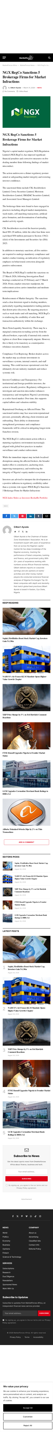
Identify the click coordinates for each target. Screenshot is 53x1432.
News (39, 88)
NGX (6, 506)
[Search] (49, 58)
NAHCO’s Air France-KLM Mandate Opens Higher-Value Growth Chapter (25, 678)
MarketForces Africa (10, 65)
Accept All (27, 1408)
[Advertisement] (26, 26)
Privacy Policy (22, 1188)
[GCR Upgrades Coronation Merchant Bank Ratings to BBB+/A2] (26, 773)
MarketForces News (27, 65)
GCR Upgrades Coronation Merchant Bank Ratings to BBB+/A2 (25, 792)
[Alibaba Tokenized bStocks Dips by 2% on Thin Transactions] (26, 812)
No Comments (10, 91)
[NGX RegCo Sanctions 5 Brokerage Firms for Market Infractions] (26, 112)
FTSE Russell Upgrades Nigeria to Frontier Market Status (24, 754)
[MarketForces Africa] (26, 57)
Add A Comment (26, 842)
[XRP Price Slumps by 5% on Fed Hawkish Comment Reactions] (26, 697)
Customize (28, 1417)
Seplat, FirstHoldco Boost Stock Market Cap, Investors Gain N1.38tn (25, 640)
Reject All (28, 1425)
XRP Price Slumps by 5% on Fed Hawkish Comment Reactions (24, 716)
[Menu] (4, 58)
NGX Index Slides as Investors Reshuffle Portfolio (25, 497)
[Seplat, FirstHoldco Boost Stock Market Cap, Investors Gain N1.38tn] (26, 621)
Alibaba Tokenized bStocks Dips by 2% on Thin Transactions (22, 830)
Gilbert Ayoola (15, 88)
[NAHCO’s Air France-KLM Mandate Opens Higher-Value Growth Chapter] (26, 659)
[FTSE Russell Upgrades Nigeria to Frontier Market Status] (26, 735)
